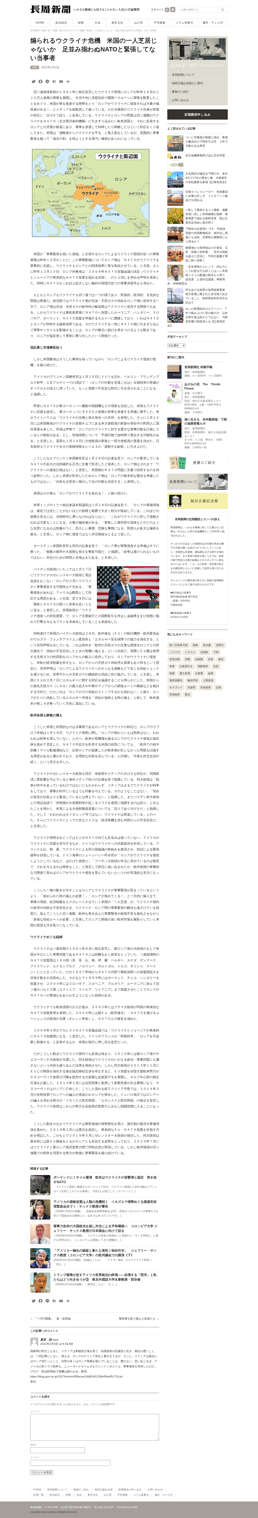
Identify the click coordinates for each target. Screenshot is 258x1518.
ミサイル (190, 652)
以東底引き (186, 666)
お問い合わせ (180, 100)
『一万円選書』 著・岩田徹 (50, 1318)
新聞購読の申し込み (130, 1489)
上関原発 (208, 680)
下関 (215, 652)
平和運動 (159, 22)
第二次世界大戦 (178, 645)
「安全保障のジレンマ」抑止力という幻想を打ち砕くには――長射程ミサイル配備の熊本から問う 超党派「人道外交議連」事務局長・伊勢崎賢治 (197, 275)
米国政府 (174, 694)
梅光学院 (192, 680)
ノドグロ (174, 652)
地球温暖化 (175, 680)
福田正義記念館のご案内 (187, 83)
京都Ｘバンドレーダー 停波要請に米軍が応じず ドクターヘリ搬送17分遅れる (206, 196)
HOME (40, 22)
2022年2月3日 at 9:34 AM (56, 1343)
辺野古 (220, 645)
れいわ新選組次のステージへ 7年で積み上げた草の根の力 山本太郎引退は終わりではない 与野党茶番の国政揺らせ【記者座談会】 (197, 317)
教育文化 (117, 22)
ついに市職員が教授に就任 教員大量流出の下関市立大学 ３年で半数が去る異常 (206, 141)
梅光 (221, 659)
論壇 (210, 673)
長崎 (195, 645)
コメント (35, 1411)
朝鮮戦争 (203, 666)
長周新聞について (183, 74)
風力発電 (185, 673)
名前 (33, 1444)
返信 (33, 1381)
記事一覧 (38, 1494)
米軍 (172, 666)
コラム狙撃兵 (184, 22)
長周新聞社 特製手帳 (198, 367)
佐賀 (215, 666)
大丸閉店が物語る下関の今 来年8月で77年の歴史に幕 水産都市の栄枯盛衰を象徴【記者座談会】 (206, 178)
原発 (210, 659)
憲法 (187, 694)
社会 (98, 22)
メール (34, 1457)
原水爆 (207, 645)
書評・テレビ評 (213, 22)
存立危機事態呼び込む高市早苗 (205, 155)
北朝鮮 (204, 652)
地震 (172, 673)
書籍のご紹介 (180, 91)
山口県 (138, 22)
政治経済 (61, 22)
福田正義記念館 (104, 1489)
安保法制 (174, 659)
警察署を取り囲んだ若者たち (139, 1318)
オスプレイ (175, 687)
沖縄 (187, 659)
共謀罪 (191, 687)
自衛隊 (199, 659)
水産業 (199, 673)
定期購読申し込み (197, 114)
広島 (218, 687)
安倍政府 (205, 687)
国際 (81, 22)
